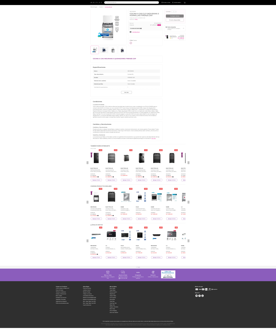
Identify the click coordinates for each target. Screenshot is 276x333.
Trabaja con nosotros (87, 293)
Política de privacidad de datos (62, 303)
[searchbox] (133, 2)
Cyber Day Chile (113, 303)
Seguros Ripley (113, 295)
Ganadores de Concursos (61, 297)
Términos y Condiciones (61, 292)
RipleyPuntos (112, 293)
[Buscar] (105, 2)
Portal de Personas (87, 288)
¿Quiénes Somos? (87, 290)
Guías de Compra (59, 290)
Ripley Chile (112, 305)
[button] (185, 2)
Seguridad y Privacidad (60, 299)
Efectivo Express (113, 292)
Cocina (101, 7)
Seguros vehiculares (114, 306)
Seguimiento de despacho (61, 301)
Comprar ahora (174, 16)
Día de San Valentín (114, 312)
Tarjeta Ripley (112, 290)
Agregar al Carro (96, 180)
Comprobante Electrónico (88, 295)
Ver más (126, 92)
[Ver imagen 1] (94, 50)
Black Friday (112, 308)
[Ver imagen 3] (113, 50)
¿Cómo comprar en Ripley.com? (62, 288)
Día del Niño (112, 299)
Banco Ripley (112, 288)
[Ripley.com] (97, 2)
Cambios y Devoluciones (61, 293)
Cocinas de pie (108, 7)
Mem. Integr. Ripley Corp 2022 (89, 301)
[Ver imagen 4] (122, 50)
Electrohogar (93, 7)
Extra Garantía (113, 297)
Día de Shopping (113, 310)
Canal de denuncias (87, 305)
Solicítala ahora (136, 32)
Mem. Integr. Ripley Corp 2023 (89, 303)
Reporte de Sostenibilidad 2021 (89, 299)
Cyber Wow (112, 301)
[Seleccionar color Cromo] (131, 43)
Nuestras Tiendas (86, 292)
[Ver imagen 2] (104, 50)
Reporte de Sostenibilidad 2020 (89, 297)
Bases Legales (59, 295)
